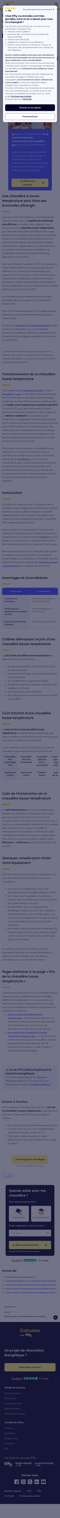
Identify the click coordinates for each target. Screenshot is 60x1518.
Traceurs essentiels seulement (37, 9)
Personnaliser (30, 116)
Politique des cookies (21, 96)
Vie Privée (27, 99)
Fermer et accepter (30, 107)
